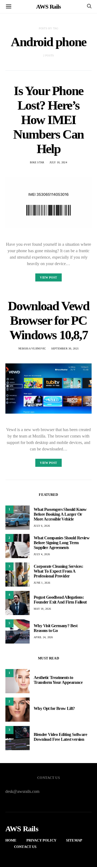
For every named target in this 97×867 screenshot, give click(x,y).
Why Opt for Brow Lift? (54, 708)
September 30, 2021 (65, 348)
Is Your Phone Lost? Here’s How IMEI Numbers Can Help (48, 120)
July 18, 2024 (58, 162)
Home (11, 840)
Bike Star (37, 162)
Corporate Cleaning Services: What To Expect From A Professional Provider (58, 571)
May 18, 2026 (42, 608)
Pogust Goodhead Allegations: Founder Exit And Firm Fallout (60, 599)
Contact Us (25, 847)
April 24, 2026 (43, 637)
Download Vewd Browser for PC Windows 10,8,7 (48, 320)
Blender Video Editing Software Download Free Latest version (60, 737)
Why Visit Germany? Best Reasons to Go (55, 628)
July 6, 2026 (42, 525)
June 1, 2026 (42, 582)
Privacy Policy (41, 840)
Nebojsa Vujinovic (32, 348)
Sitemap (74, 840)
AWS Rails (48, 6)
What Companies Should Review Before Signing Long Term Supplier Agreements (61, 543)
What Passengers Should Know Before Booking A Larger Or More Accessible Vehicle (60, 514)
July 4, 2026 (42, 554)
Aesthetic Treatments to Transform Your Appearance (58, 680)
